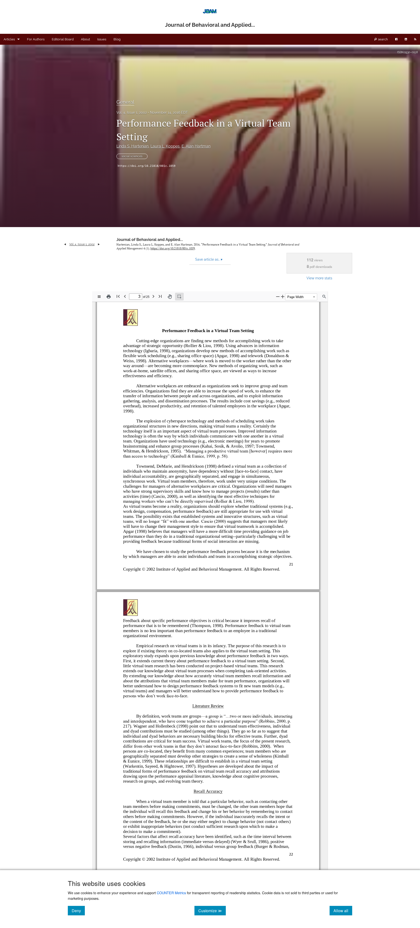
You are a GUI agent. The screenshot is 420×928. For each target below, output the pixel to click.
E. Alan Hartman (196, 146)
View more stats (319, 278)
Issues (101, 39)
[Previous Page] (125, 296)
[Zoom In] (283, 296)
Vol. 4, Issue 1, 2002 (131, 113)
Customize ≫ (212, 910)
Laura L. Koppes (165, 146)
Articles (9, 39)
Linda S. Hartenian (132, 146)
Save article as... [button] (208, 259)
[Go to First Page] (118, 296)
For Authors (35, 39)
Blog (117, 39)
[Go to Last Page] (160, 296)
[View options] (99, 296)
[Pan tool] (169, 296)
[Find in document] (324, 296)
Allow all (342, 910)
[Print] (108, 296)
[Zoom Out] (278, 296)
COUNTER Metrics (171, 892)
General (125, 102)
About (85, 39)
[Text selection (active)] (179, 296)
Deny (78, 910)
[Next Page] (153, 296)
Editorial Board (63, 39)
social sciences (132, 156)
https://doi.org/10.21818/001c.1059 (146, 166)
